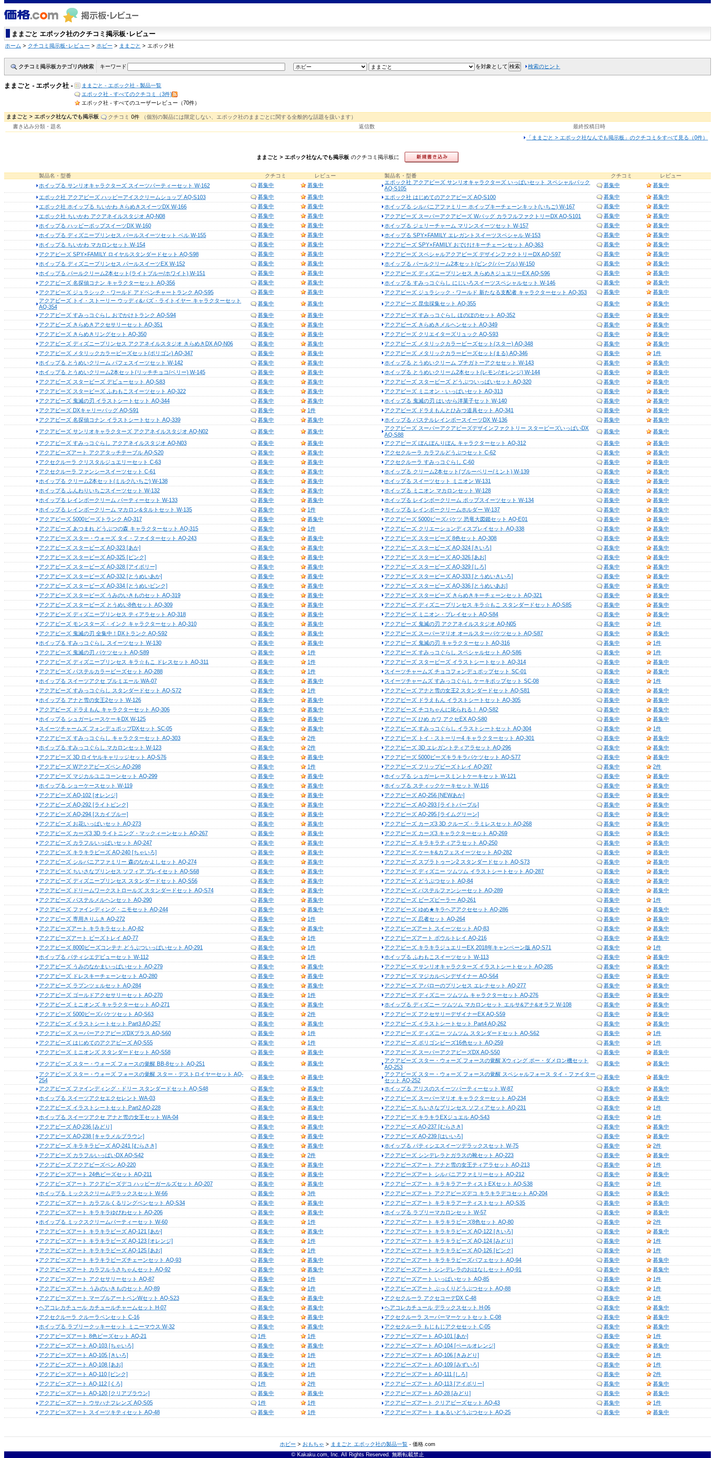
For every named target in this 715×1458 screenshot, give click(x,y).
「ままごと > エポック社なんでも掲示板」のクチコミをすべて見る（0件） (617, 138)
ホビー (288, 1444)
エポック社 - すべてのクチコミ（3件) (127, 94)
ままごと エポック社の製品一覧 (369, 1444)
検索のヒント (544, 66)
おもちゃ (313, 1444)
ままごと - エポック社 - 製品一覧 (121, 85)
